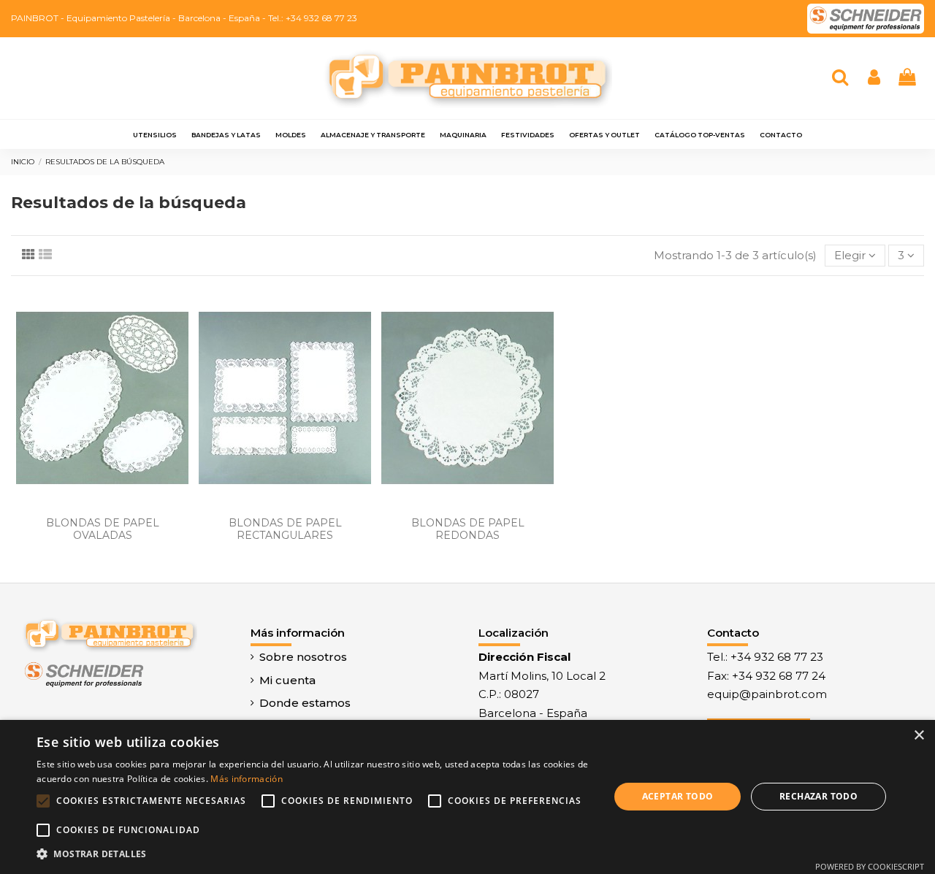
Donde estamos (305, 703)
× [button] (918, 735)
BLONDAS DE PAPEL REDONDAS (467, 529)
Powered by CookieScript (869, 866)
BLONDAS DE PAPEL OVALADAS (102, 529)
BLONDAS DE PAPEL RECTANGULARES (285, 529)
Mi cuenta (287, 680)
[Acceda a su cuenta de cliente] (874, 78)
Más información (246, 779)
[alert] (467, 797)
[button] (314, 854)
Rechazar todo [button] (818, 796)
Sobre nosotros (303, 657)
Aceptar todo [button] (678, 796)
